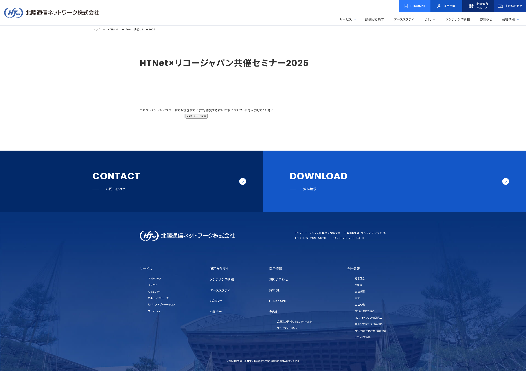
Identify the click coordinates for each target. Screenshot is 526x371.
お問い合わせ (278, 279)
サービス (345, 19)
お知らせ (216, 301)
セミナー (216, 311)
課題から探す (219, 268)
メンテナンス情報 (222, 279)
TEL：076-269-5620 (310, 238)
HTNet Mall (277, 301)
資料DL (274, 290)
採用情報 (275, 268)
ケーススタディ (220, 290)
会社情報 (508, 19)
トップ (97, 29)
